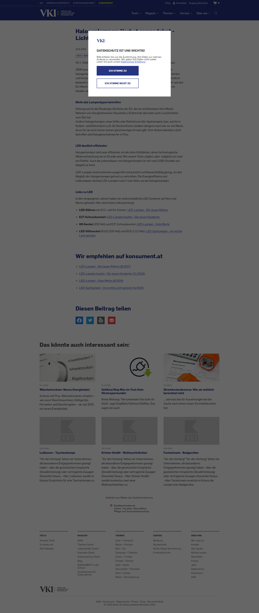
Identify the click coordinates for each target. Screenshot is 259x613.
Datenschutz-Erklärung (133, 61)
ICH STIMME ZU (118, 70)
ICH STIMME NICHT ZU (118, 83)
